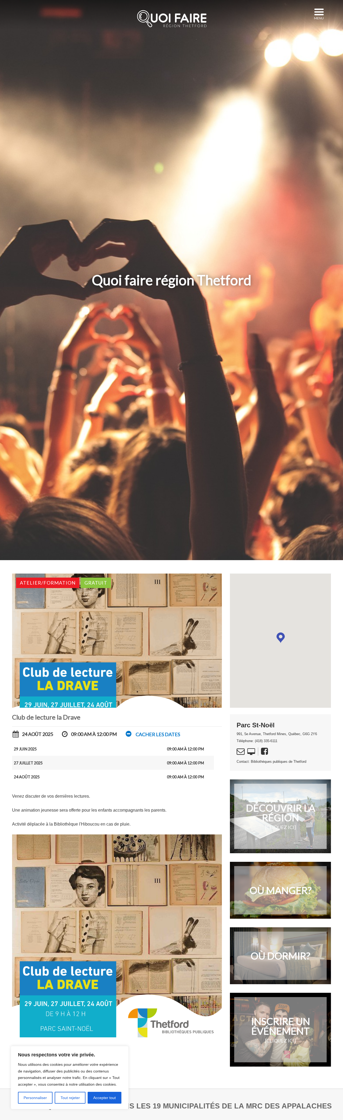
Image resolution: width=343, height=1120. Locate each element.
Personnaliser (35, 1098)
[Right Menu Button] (319, 12)
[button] (152, 734)
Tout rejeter (70, 1098)
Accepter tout (104, 1098)
